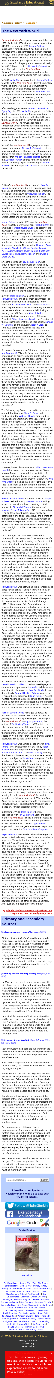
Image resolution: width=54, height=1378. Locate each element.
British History (11, 1285)
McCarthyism (46, 1305)
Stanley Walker (11, 973)
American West (23, 1291)
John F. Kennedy (42, 1315)
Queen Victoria (44, 1318)
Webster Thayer (27, 415)
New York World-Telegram (35, 829)
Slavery (10, 1307)
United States (13, 1296)
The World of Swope (20, 724)
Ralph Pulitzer (42, 224)
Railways (30, 1310)
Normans (10, 1291)
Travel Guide (43, 1313)
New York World (9, 353)
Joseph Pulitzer (36, 46)
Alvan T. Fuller (36, 313)
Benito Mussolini (15, 1326)
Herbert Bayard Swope (23, 227)
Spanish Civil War (8, 1305)
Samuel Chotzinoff (40, 250)
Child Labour (21, 1307)
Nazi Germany (26, 1302)
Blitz (44, 1294)
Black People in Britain (16, 1294)
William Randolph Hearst (27, 156)
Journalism (27, 1275)
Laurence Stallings (11, 253)
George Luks (31, 165)
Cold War (25, 1296)
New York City (43, 91)
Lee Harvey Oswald (34, 1329)
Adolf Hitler (12, 1324)
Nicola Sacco (43, 304)
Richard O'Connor (22, 507)
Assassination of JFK (22, 1288)
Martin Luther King (40, 1321)
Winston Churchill (25, 1315)
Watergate (6, 1288)
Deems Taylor (23, 250)
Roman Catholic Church (13, 752)
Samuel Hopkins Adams (27, 693)
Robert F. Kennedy (28, 1318)
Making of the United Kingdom (17, 1299)
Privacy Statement (28, 1340)
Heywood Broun (44, 245)
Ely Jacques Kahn (31, 261)
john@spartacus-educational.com (35, 910)
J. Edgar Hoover (10, 1321)
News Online (28, 1346)
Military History (40, 1285)
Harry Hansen (28, 253)
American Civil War (43, 1302)
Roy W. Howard (26, 814)
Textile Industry (10, 1313)
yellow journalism (36, 193)
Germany (45, 1299)
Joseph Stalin (25, 1324)
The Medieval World (9, 1302)
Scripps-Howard (38, 823)
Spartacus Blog (9, 1315)
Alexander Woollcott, (12, 248)
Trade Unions (42, 1310)
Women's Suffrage (37, 1307)
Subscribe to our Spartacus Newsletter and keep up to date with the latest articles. (27, 1194)
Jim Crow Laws (39, 1324)
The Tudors (43, 1283)
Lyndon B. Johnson (9, 1318)
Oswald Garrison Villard (13, 684)
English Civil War (38, 1296)
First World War (11, 1283)
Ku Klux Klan (24, 1321)
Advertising (28, 1343)
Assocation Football (41, 1288)
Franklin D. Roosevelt (34, 1326)
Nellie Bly (14, 80)
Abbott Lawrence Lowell (24, 319)
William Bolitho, (30, 248)
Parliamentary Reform (14, 1310)
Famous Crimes (39, 1291)
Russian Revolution (27, 1313)
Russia (36, 1299)
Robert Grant (37, 324)
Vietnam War (25, 1285)
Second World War (28, 1283)
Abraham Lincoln (16, 1329)
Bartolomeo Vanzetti (22, 304)
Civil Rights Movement (28, 1305)
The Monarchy (34, 1294)
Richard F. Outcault (37, 66)
